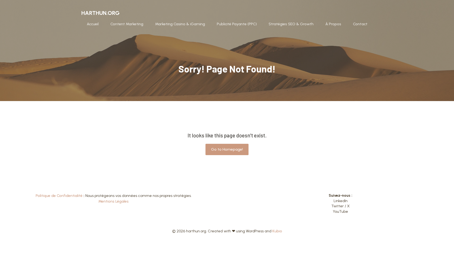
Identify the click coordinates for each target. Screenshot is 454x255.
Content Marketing (126, 24)
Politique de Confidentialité (59, 195)
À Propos (333, 24)
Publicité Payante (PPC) (237, 24)
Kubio (277, 231)
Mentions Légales (113, 201)
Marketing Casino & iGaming (180, 24)
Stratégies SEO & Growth (291, 24)
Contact (360, 24)
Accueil (93, 24)
